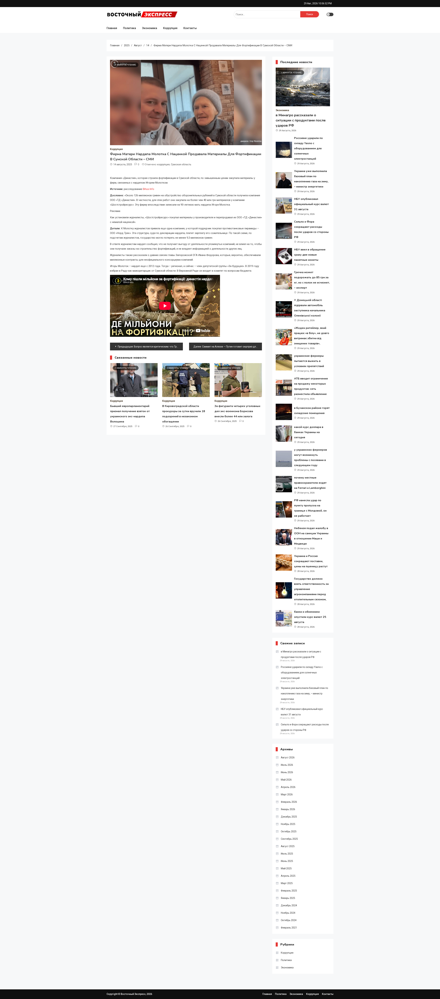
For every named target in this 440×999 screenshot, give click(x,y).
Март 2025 (287, 883)
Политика (129, 28)
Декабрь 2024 (289, 905)
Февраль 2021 (289, 927)
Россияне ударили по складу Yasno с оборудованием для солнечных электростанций (308, 148)
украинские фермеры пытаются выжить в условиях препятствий (309, 361)
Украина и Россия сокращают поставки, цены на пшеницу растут (311, 561)
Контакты (190, 28)
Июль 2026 (287, 765)
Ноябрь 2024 (288, 912)
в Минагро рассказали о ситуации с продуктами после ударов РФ (301, 120)
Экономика (149, 28)
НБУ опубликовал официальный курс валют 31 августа (311, 204)
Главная (112, 28)
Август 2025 (288, 846)
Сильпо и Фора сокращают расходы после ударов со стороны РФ (305, 727)
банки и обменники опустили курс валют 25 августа (310, 617)
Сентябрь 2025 (289, 838)
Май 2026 (286, 779)
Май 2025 (286, 868)
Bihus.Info (148, 189)
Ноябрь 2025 (288, 824)
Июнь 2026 (287, 772)
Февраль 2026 (289, 802)
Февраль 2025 (289, 890)
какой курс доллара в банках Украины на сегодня (308, 432)
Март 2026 (287, 794)
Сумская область (181, 164)
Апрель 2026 (288, 787)
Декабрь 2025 (289, 816)
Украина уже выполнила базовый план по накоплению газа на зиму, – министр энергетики (304, 693)
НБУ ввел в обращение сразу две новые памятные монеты (310, 255)
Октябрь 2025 (288, 831)
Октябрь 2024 (288, 920)
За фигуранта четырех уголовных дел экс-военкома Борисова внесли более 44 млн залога (237, 411)
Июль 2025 (287, 853)
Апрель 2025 (288, 875)
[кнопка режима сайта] (330, 14)
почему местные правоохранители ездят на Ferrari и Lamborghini (310, 483)
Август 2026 (288, 757)
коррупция (163, 164)
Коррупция (170, 28)
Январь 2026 (288, 809)
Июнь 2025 (287, 861)
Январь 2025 (288, 898)
